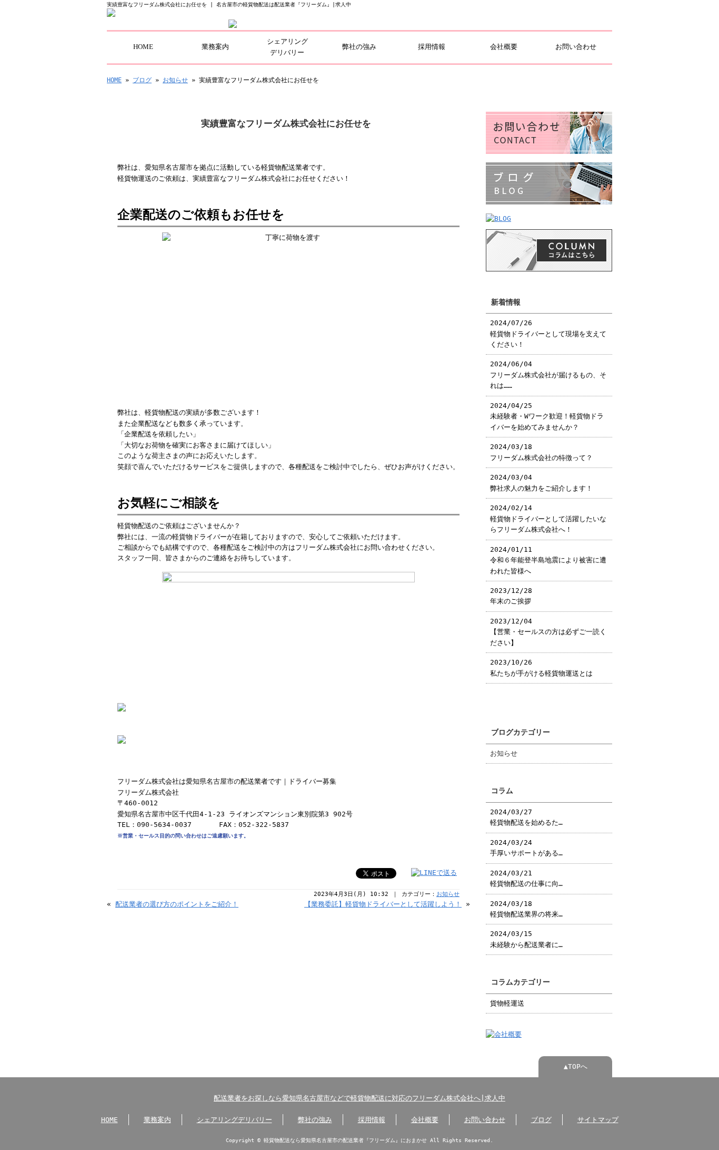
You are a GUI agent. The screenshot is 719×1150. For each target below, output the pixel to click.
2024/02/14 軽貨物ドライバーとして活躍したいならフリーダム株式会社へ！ (548, 518)
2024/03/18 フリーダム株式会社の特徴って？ (541, 452)
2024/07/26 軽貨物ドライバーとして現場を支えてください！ (548, 333)
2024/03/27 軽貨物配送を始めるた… (526, 817)
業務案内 (215, 47)
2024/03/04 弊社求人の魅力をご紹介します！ (541, 482)
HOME (143, 47)
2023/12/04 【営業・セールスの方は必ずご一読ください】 (548, 632)
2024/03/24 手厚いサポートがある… (526, 848)
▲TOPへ (575, 1066)
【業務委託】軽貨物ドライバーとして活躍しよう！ (383, 904)
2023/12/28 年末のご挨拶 (511, 596)
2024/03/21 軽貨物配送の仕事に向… (526, 878)
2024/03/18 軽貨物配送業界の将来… (526, 909)
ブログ (142, 80)
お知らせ (175, 80)
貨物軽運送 (507, 1003)
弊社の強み (359, 47)
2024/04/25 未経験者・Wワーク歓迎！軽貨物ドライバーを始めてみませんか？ (547, 416)
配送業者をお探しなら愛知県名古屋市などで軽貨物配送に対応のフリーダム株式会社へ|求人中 (359, 1098)
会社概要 (503, 47)
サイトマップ (597, 1120)
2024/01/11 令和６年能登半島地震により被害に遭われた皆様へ (548, 560)
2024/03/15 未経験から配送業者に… (526, 939)
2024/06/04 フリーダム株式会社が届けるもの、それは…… (548, 374)
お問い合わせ (575, 47)
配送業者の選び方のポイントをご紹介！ (176, 904)
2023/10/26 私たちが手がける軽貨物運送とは (541, 667)
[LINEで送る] (434, 872)
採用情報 (431, 47)
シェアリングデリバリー (287, 47)
